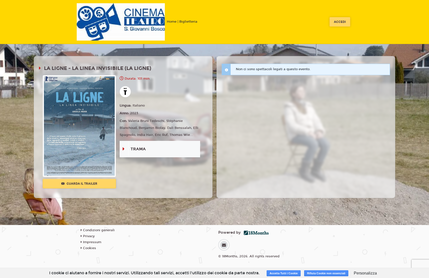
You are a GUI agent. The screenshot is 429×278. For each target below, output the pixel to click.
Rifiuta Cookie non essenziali (326, 273)
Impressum (91, 242)
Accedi (340, 22)
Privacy (88, 236)
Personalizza (365, 273)
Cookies (89, 248)
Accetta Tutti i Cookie (284, 273)
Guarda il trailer (81, 183)
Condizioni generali (98, 230)
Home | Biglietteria (182, 22)
